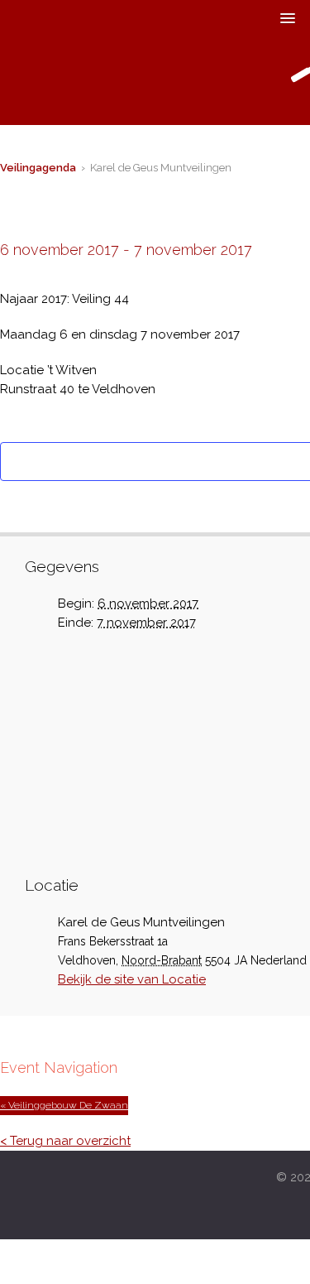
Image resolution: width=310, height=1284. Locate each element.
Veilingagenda (38, 167)
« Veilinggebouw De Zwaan (64, 1105)
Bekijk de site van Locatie (132, 979)
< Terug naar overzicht (65, 1140)
